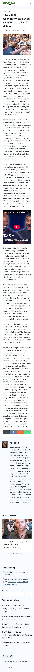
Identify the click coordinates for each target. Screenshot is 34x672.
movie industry (19, 180)
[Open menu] (30, 3)
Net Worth (6, 11)
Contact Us (13, 661)
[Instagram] (11, 656)
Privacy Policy (23, 661)
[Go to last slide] (4, 536)
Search (4, 590)
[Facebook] (3, 656)
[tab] (13, 553)
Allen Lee (7, 30)
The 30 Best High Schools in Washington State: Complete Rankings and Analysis (17, 635)
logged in (16, 572)
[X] (7, 656)
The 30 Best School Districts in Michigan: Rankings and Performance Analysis (16, 609)
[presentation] (17, 529)
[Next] (29, 536)
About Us (6, 661)
